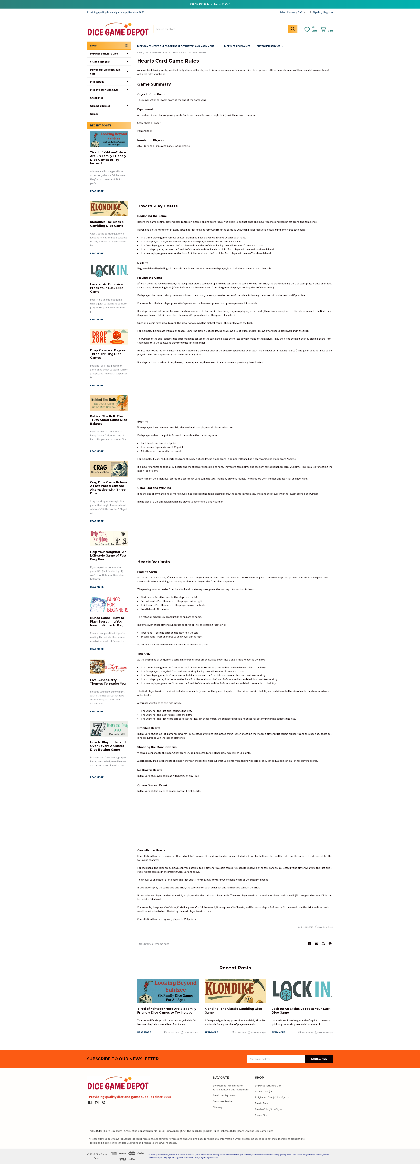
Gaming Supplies (100, 105)
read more (97, 191)
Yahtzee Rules (228, 1130)
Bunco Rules (172, 1130)
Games (94, 113)
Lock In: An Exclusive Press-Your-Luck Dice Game (107, 287)
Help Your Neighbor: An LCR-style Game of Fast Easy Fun (108, 555)
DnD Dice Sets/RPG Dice (104, 53)
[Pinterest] (330, 944)
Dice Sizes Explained (237, 46)
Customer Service (268, 46)
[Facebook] (309, 944)
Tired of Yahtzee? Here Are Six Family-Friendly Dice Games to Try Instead (108, 158)
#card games (146, 943)
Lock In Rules (211, 1130)
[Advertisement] (235, 175)
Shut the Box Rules (191, 1130)
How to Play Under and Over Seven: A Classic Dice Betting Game (108, 745)
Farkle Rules (95, 1130)
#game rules (162, 943)
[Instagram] (97, 1102)
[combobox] (225, 29)
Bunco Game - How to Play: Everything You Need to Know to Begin (108, 621)
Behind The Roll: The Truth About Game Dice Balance (108, 419)
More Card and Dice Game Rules (255, 1130)
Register (328, 12)
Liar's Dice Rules (113, 1130)
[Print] (323, 944)
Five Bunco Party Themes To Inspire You (108, 682)
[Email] (316, 944)
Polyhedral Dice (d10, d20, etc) (105, 71)
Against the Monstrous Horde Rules (144, 1130)
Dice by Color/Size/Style (104, 89)
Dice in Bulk (97, 81)
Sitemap (217, 1107)
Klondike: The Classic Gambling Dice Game (107, 224)
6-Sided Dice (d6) (100, 61)
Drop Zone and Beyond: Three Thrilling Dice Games (108, 353)
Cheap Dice (96, 97)
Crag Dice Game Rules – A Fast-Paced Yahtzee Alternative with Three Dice (108, 488)
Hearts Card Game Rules (168, 61)
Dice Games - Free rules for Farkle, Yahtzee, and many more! (176, 46)
